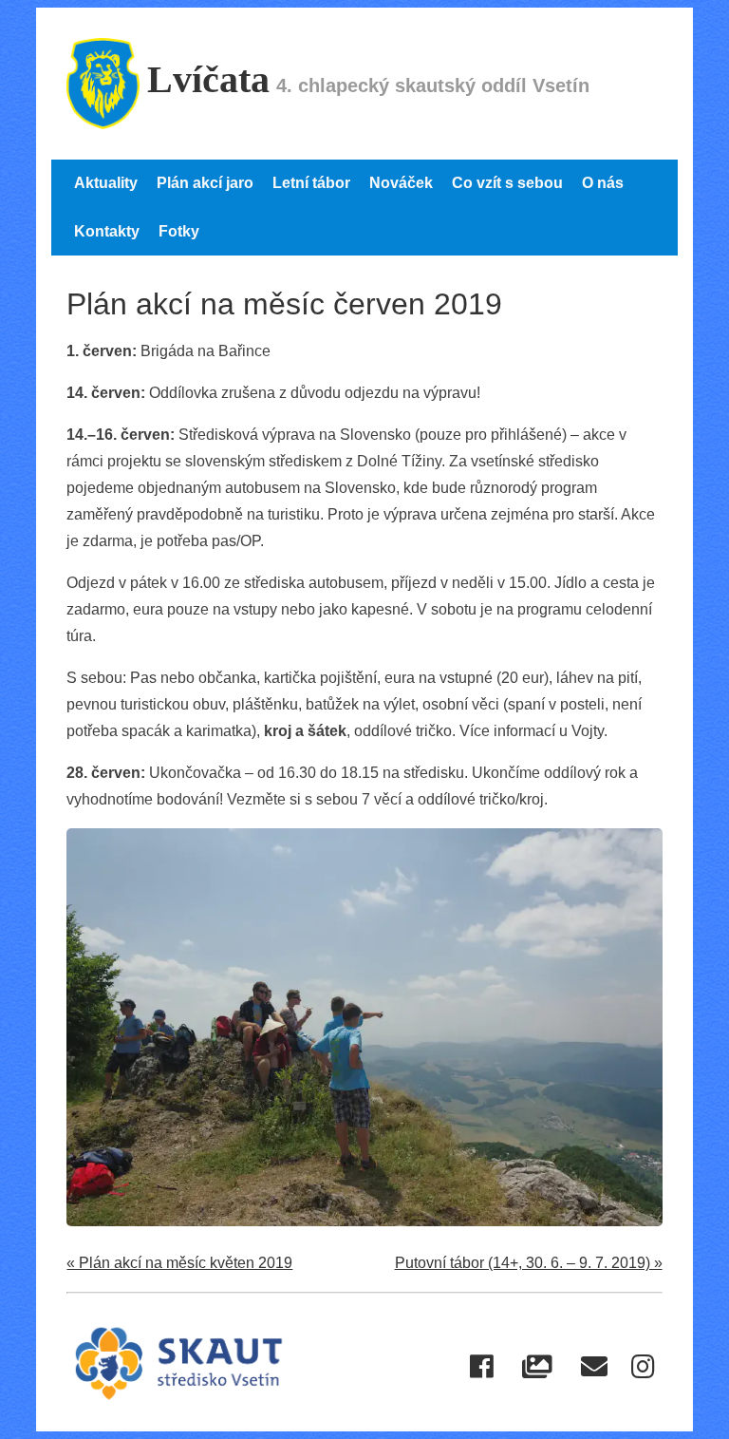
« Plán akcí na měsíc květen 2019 (179, 1263)
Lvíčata (208, 79)
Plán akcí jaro (205, 183)
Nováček (401, 183)
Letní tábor (311, 183)
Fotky (179, 231)
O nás (603, 183)
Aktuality (106, 183)
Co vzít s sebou (507, 183)
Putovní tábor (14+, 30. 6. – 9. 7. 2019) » (529, 1263)
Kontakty (107, 231)
